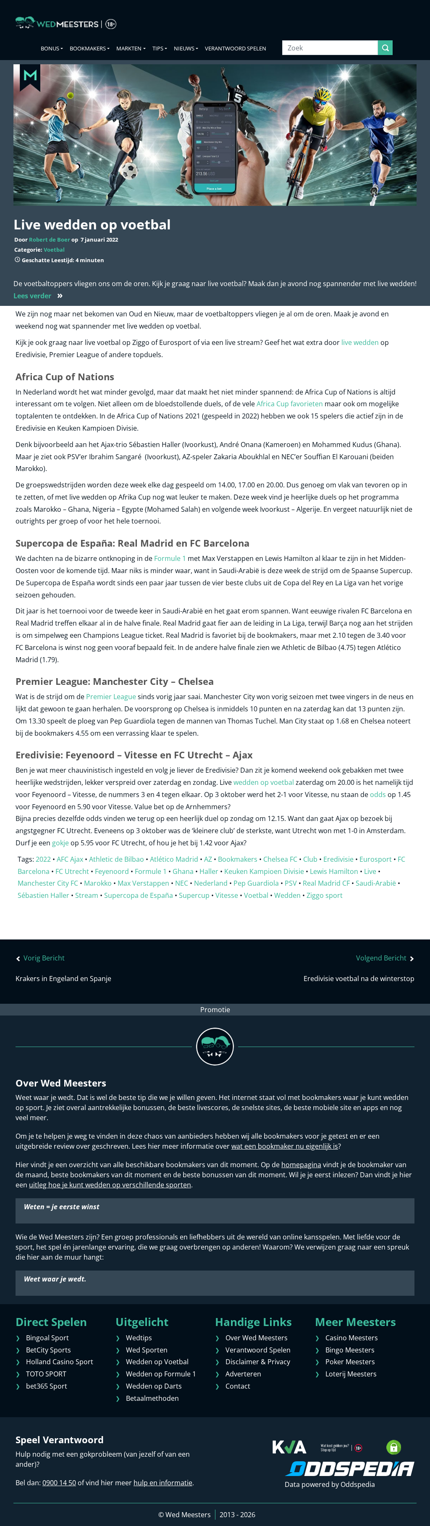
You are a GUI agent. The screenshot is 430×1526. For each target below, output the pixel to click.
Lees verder (38, 295)
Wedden (287, 895)
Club (310, 859)
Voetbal (54, 249)
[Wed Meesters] (66, 22)
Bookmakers (88, 48)
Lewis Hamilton (334, 871)
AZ (208, 859)
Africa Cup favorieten (290, 403)
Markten (129, 48)
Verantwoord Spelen (235, 48)
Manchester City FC (48, 883)
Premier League (111, 696)
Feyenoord (112, 871)
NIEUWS (184, 48)
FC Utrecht (72, 871)
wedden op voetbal (263, 782)
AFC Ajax (70, 859)
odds (378, 794)
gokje (60, 842)
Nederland (211, 883)
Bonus (50, 48)
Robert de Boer (49, 239)
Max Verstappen (143, 883)
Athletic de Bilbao (116, 859)
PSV (291, 883)
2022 (43, 859)
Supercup (194, 895)
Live (370, 871)
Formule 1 (170, 558)
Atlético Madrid (174, 859)
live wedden (360, 342)
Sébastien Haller (43, 895)
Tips (157, 48)
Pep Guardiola (256, 883)
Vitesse (226, 895)
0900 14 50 (59, 1482)
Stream (86, 895)
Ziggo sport (325, 895)
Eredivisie (338, 859)
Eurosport (375, 859)
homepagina (301, 1164)
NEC (181, 883)
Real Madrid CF (326, 883)
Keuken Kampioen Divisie (264, 871)
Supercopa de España (138, 895)
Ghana (183, 871)
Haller (208, 871)
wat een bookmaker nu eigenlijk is (284, 1146)
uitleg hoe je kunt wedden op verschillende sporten (110, 1184)
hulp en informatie (163, 1482)
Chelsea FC (280, 859)
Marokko (98, 883)
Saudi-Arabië (376, 883)
